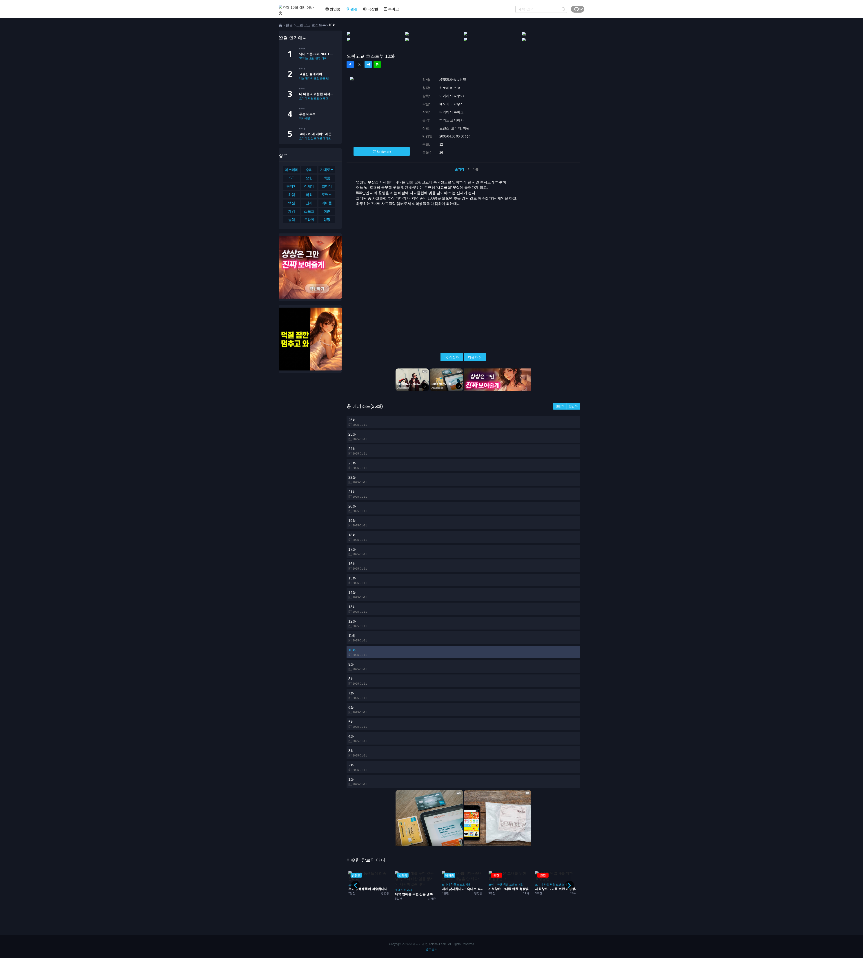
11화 (357, 638)
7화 (357, 695)
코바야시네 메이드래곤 (315, 134)
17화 (357, 552)
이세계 (309, 186)
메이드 (327, 138)
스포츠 (309, 211)
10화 (357, 652)
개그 (325, 98)
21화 (357, 494)
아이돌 (327, 203)
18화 (357, 537)
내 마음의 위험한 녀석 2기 (316, 94)
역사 (302, 118)
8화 (357, 681)
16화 (357, 566)
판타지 (309, 78)
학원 (310, 98)
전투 (318, 58)
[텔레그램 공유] (368, 64)
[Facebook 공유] (350, 64)
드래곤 (318, 138)
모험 (312, 58)
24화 (357, 451)
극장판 (372, 9)
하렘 (291, 195)
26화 (357, 422)
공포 (322, 78)
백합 (326, 178)
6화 (357, 710)
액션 (306, 58)
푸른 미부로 (307, 114)
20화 (357, 508)
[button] (569, 885)
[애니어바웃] (297, 7)
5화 (357, 724)
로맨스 (318, 98)
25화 (357, 436)
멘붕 (328, 78)
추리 (309, 170)
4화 (357, 738)
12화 (357, 623)
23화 (357, 465)
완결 (353, 9)
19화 (357, 523)
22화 (357, 480)
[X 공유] (359, 64)
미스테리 (291, 170)
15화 (357, 580)
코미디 (303, 98)
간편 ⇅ (559, 406)
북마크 (393, 9)
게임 (291, 211)
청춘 (308, 118)
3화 (357, 753)
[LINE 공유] (377, 64)
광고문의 (431, 949)
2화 (357, 767)
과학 (324, 58)
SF (300, 58)
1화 (357, 782)
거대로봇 (327, 170)
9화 (357, 667)
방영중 (334, 9)
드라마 (309, 220)
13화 (357, 609)
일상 (310, 138)
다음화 (473, 357)
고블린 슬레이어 (310, 74)
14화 (357, 595)
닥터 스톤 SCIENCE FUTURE (316, 54)
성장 (326, 220)
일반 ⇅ (573, 406)
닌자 (309, 203)
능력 (291, 220)
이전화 (454, 357)
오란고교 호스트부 (311, 25)
